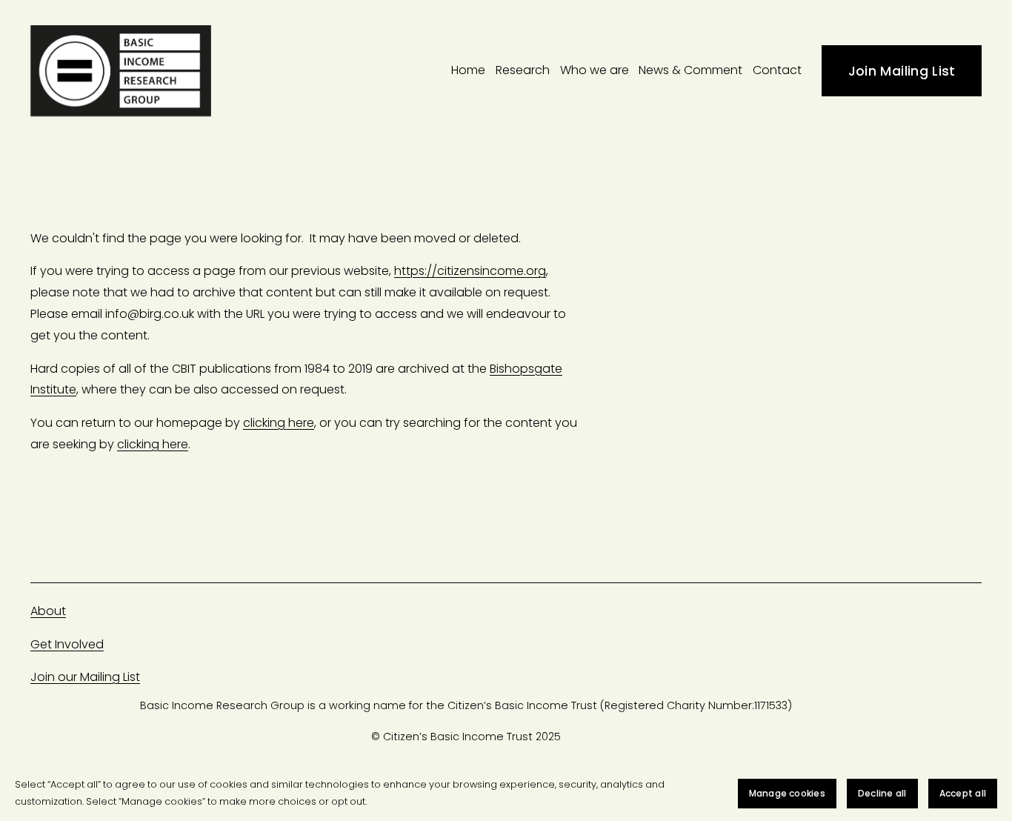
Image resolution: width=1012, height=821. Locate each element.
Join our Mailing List (85, 676)
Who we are (594, 70)
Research (523, 70)
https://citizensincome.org (470, 270)
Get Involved (67, 644)
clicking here (278, 422)
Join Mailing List (902, 71)
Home (468, 70)
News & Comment (690, 70)
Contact (777, 70)
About (48, 610)
